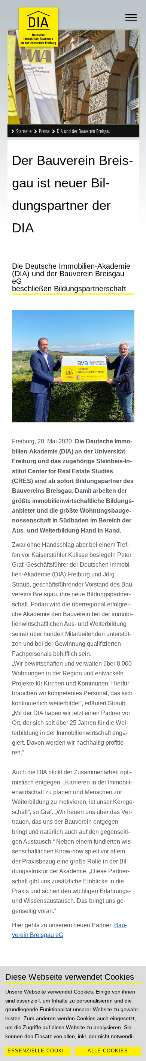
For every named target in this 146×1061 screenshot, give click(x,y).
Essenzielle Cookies (39, 1051)
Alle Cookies (108, 1051)
